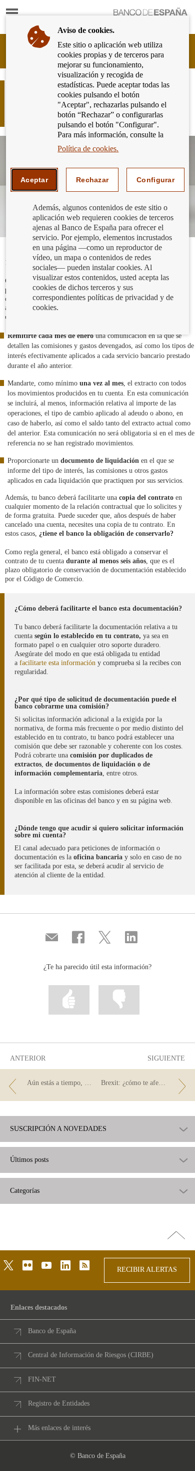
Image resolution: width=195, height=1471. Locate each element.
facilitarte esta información (58, 663)
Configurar (155, 180)
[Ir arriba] (176, 1235)
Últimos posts (29, 1159)
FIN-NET (42, 1379)
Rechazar (92, 180)
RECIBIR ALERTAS (147, 1269)
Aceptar (34, 180)
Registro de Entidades (59, 1403)
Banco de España (52, 1331)
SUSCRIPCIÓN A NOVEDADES (58, 1128)
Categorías (25, 1190)
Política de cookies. (88, 148)
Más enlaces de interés (59, 1428)
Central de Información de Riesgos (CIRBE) (91, 1355)
